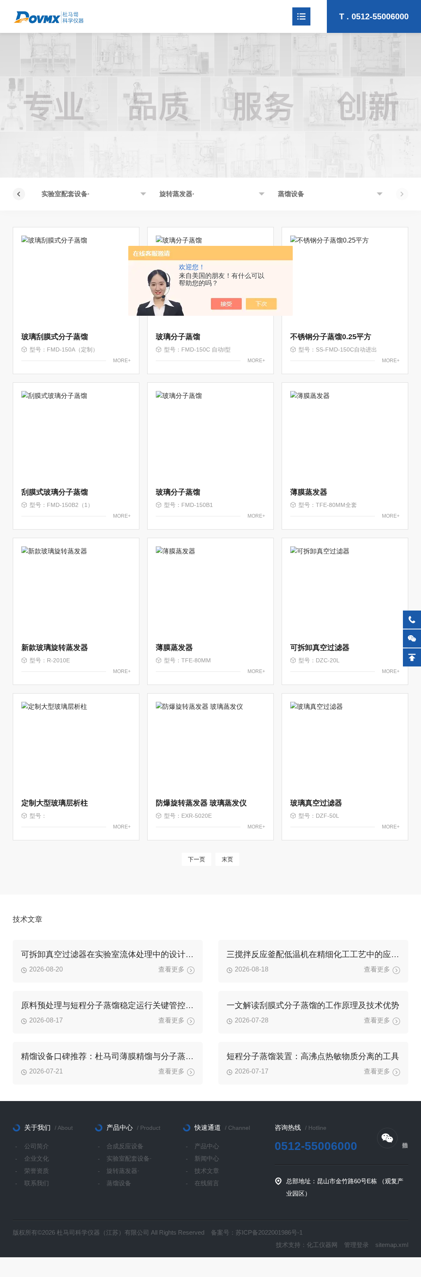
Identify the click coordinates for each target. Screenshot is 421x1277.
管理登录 (356, 1244)
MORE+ (122, 360)
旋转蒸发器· (177, 193)
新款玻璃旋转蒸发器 (54, 647)
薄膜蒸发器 (308, 492)
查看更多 (171, 969)
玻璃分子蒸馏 (178, 337)
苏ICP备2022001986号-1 (269, 1232)
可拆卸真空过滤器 (319, 647)
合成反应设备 (124, 1146)
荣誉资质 (36, 1170)
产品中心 (206, 1146)
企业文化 (36, 1158)
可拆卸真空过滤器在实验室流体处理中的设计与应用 (107, 954)
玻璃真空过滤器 (316, 803)
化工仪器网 (322, 1244)
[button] (19, 194)
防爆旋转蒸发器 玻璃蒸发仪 (201, 803)
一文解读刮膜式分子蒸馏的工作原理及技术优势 (313, 1005)
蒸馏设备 (291, 193)
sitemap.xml (391, 1244)
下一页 (196, 859)
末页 (227, 859)
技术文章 (206, 1170)
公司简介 (36, 1146)
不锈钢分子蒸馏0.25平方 (330, 337)
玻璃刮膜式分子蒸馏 (54, 337)
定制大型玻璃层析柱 (54, 803)
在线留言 (206, 1183)
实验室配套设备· (66, 193)
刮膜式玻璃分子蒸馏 (54, 492)
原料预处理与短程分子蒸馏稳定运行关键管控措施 (107, 1005)
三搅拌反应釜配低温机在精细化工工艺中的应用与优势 (313, 954)
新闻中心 (206, 1158)
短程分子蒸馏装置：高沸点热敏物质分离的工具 (313, 1056)
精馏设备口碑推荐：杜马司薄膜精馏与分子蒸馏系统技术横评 (107, 1056)
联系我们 (36, 1183)
